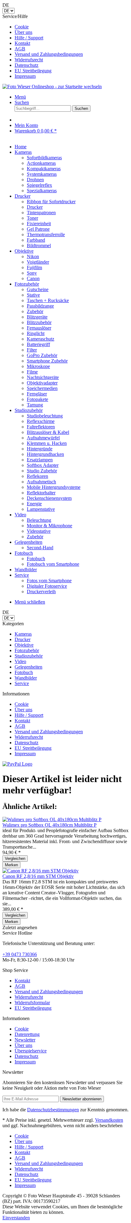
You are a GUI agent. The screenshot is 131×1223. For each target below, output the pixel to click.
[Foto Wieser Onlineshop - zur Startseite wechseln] (52, 86)
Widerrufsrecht (29, 59)
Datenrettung (27, 1034)
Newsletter (25, 1039)
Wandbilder (26, 677)
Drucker (22, 639)
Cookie (22, 26)
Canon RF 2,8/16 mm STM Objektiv (38, 876)
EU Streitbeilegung (33, 70)
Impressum (25, 76)
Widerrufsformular (32, 1002)
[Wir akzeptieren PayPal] (17, 764)
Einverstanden (16, 1217)
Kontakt (22, 43)
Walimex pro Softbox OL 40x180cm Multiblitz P (49, 825)
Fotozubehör (27, 650)
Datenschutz (26, 65)
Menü (20, 96)
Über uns (23, 32)
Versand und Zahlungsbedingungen (49, 54)
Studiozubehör (29, 655)
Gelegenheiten (28, 666)
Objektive (24, 645)
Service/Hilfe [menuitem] (42, 46)
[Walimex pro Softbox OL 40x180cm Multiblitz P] (51, 819)
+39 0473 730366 (19, 954)
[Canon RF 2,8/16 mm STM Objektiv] (40, 870)
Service (22, 683)
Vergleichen (15, 858)
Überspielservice (31, 1050)
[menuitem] (72, 27)
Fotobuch (24, 672)
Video (20, 661)
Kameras (23, 634)
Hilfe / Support (29, 37)
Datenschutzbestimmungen (53, 1109)
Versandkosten (109, 1120)
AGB (20, 48)
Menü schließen (30, 601)
